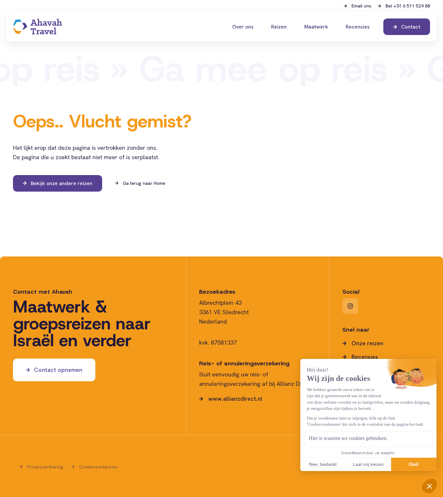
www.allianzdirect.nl (235, 398)
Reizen (279, 26)
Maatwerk (316, 26)
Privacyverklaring (45, 467)
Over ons (243, 26)
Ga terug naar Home (144, 183)
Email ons (361, 6)
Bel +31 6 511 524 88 (408, 6)
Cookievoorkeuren (98, 467)
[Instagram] (350, 306)
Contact (410, 26)
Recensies (358, 26)
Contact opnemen (58, 369)
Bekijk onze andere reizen (61, 183)
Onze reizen (367, 343)
